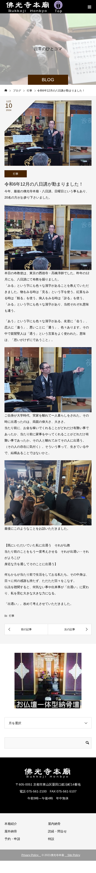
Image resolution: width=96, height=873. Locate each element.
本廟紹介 (10, 823)
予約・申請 (12, 839)
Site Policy (72, 855)
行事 (15, 173)
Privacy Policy (31, 855)
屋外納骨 (10, 831)
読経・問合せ (57, 831)
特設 (51, 839)
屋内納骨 (54, 823)
